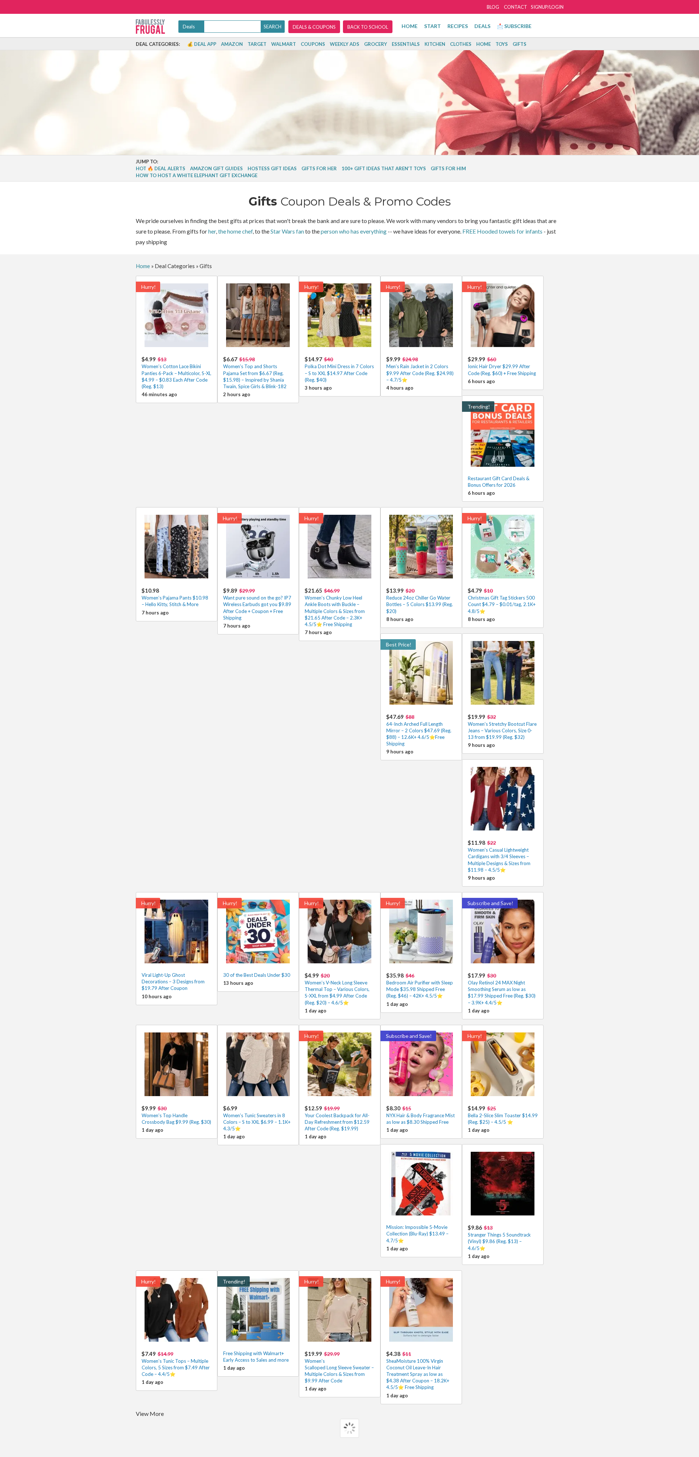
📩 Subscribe (514, 26)
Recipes (457, 26)
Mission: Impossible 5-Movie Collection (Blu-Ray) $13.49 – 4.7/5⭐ (417, 1233)
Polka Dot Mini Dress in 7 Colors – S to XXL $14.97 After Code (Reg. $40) (339, 369)
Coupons (313, 44)
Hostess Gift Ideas (272, 168)
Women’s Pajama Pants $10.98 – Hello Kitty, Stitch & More (175, 597)
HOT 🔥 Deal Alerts (160, 168)
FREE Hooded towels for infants (502, 231)
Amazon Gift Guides (216, 168)
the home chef (235, 231)
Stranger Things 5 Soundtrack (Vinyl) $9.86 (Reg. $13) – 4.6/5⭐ (499, 1237)
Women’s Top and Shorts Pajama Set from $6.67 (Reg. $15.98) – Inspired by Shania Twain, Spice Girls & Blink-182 (255, 372)
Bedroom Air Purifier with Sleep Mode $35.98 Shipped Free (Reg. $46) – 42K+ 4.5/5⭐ (419, 985)
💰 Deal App (201, 44)
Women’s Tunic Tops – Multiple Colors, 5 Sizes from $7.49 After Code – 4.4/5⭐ (176, 1363)
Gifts (519, 44)
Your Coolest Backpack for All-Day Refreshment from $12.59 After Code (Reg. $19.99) (337, 1118)
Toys (501, 44)
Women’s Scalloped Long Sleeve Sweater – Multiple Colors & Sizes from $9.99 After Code (339, 1367)
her (212, 231)
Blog (493, 7)
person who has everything (354, 231)
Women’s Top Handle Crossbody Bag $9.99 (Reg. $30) (176, 1115)
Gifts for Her (319, 168)
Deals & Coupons (314, 27)
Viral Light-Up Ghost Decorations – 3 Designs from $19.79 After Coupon (173, 981)
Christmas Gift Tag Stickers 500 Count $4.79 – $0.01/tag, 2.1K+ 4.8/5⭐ (502, 600)
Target (257, 44)
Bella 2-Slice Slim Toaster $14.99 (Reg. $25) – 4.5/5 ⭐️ (503, 1115)
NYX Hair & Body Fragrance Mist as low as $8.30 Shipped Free (420, 1115)
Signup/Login (547, 7)
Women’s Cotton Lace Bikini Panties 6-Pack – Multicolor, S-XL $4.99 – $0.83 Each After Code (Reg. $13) (176, 372)
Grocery (375, 44)
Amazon (232, 44)
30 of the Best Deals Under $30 (256, 975)
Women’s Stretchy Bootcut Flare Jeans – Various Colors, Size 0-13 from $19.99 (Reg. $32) (502, 726)
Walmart (283, 44)
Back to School (367, 27)
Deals (482, 26)
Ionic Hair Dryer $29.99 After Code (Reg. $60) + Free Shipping (502, 366)
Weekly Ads (344, 44)
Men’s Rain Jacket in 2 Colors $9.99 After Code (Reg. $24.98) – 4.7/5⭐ (420, 369)
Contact (515, 7)
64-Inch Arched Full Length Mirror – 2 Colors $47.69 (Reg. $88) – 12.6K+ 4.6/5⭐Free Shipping (418, 730)
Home (410, 26)
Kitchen (434, 44)
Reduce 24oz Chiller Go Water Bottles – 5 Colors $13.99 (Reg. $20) (419, 600)
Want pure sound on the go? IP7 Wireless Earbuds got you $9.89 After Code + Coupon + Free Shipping (257, 604)
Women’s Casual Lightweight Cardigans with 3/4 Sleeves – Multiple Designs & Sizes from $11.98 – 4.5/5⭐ (499, 856)
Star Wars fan (287, 231)
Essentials (406, 44)
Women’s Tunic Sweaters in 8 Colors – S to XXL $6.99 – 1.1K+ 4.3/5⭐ (257, 1118)
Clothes (460, 44)
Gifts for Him (448, 168)
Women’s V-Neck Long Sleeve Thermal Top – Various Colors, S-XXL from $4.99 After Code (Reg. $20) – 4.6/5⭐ (337, 989)
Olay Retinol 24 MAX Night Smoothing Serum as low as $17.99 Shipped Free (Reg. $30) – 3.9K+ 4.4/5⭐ (502, 989)
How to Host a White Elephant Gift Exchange (196, 175)
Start (432, 26)
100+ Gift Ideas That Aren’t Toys (383, 168)
